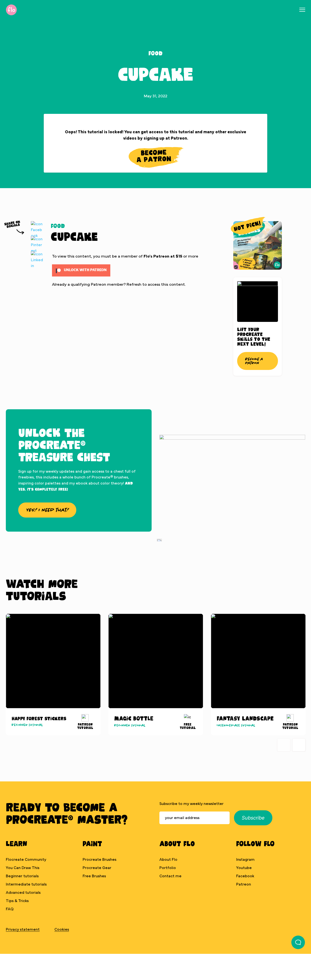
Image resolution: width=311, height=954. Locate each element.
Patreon (243, 884)
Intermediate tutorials (26, 884)
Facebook (245, 876)
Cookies (61, 929)
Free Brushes (94, 876)
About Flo (168, 860)
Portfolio (167, 868)
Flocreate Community (26, 860)
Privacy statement (23, 929)
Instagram (245, 860)
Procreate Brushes (99, 860)
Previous (283, 745)
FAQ (10, 909)
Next (299, 745)
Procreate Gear (97, 868)
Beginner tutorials (22, 876)
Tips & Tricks (17, 901)
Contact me (170, 876)
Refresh (134, 284)
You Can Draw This (22, 868)
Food (155, 53)
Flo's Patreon (156, 256)
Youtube (244, 868)
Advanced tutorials (23, 893)
